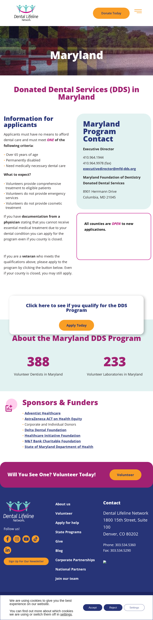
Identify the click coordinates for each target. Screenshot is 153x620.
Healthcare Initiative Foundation (52, 435)
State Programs (68, 532)
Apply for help (67, 522)
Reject (113, 607)
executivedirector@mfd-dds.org (109, 168)
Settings (134, 607)
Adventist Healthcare (43, 413)
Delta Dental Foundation (45, 430)
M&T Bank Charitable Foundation (53, 441)
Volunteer (63, 513)
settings (66, 614)
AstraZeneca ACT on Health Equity (53, 418)
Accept (93, 607)
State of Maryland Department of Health (59, 446)
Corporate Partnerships (75, 560)
